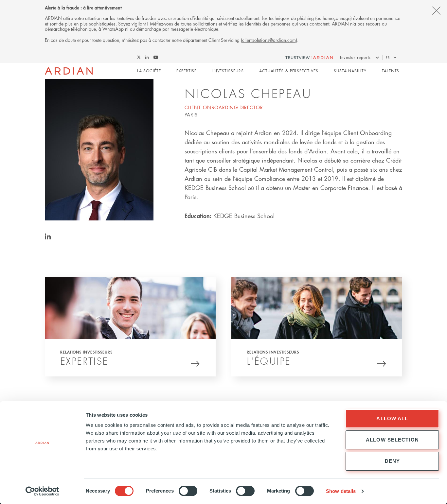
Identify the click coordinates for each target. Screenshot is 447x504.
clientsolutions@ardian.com (269, 40)
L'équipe (269, 361)
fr (388, 57)
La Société (149, 71)
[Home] (69, 71)
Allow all (392, 418)
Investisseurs (228, 71)
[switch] (188, 491)
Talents (390, 71)
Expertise (186, 71)
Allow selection (392, 440)
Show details (341, 491)
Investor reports (355, 57)
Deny (392, 461)
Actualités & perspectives (288, 71)
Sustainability (350, 71)
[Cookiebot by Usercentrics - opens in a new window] (42, 491)
